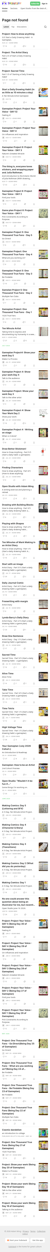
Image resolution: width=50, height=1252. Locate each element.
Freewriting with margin (15, 601)
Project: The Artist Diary (15, 52)
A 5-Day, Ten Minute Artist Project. (17, 812)
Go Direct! (6, 238)
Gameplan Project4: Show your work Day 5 (18, 354)
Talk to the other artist (11, 397)
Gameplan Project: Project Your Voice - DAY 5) (19, 110)
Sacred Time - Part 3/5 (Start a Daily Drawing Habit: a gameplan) (17, 694)
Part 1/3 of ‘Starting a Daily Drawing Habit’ (18, 75)
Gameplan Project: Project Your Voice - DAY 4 (19, 129)
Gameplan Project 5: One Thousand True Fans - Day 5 (17, 233)
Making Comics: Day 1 (14, 882)
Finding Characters (12, 467)
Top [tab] (12, 27)
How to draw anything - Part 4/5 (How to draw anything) (16, 472)
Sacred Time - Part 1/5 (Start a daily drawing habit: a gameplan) (17, 713)
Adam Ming (13, 43)
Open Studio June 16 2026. (14, 908)
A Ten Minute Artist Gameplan (15, 96)
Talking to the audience (12, 1209)
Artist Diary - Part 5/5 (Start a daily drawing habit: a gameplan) (17, 568)
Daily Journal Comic (13, 583)
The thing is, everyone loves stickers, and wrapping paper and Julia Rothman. (18, 169)
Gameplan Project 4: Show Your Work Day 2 (16, 412)
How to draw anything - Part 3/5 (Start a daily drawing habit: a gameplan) (16, 509)
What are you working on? (13, 257)
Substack (12, 1246)
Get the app (37, 1240)
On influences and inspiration (15, 134)
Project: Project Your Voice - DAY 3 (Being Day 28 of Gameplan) (17, 968)
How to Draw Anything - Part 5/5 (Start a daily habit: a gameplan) (16, 453)
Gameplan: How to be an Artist (18, 765)
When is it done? (9, 436)
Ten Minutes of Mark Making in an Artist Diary (18, 544)
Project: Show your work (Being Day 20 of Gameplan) (19, 1166)
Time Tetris (8, 708)
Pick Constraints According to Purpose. (15, 218)
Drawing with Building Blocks (17, 505)
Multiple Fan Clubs (10, 296)
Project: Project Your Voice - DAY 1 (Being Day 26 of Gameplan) (17, 1013)
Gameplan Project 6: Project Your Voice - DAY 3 (17, 149)
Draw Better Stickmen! (14, 449)
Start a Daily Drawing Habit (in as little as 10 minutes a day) (18, 91)
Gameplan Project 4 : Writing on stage (17, 431)
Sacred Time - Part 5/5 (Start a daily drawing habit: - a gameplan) (17, 659)
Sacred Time (9, 654)
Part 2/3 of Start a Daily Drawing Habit (16, 57)
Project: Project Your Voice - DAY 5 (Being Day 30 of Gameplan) (17, 924)
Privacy (26, 1231)
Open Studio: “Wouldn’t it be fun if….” (17, 782)
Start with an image (12, 564)
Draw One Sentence (12, 636)
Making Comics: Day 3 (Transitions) (14, 845)
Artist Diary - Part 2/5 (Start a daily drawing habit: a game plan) (17, 622)
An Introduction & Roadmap (14, 752)
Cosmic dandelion (12, 1130)
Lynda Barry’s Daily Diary (15, 617)
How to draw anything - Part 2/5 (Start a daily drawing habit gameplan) (16, 528)
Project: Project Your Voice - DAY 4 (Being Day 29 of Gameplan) (17, 946)
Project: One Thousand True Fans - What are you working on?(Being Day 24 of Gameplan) (17, 1066)
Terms (33, 1231)
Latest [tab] (6, 27)
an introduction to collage (13, 1133)
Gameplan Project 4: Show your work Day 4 (16, 373)
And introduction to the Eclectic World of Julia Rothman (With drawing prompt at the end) (19, 177)
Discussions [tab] (22, 27)
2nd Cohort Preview (11, 768)
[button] (5, 8)
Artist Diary (7, 604)
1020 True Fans (9, 315)
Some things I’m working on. (15, 787)
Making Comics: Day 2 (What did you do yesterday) (17, 865)
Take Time (7, 689)
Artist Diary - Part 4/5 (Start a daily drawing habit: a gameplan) (17, 587)
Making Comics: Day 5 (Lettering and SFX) (14, 807)
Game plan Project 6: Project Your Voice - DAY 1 (17, 212)
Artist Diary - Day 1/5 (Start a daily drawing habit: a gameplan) (17, 640)
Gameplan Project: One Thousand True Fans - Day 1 (17, 310)
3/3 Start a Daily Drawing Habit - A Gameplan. (17, 38)
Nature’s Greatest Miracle (13, 153)
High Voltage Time (12, 727)
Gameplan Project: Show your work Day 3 (18, 392)
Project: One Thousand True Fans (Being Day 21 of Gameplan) (17, 1145)
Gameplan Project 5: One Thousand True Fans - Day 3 (17, 272)
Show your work (9, 416)
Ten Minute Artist (11, 328)
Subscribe (35, 3)
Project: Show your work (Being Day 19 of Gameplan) (19, 1185)
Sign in (44, 3)
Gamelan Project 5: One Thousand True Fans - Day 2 (17, 291)
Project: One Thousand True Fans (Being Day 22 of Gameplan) (17, 1110)
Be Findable (7, 277)
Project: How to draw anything (18, 34)
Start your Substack (18, 1240)
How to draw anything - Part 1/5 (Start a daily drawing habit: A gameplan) (16, 549)
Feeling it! (6, 115)
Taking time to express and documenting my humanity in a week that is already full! (18, 333)
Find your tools (8, 197)
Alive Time (7, 673)
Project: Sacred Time (13, 71)
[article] (25, 40)
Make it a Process (9, 359)
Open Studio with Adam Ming (18, 486)
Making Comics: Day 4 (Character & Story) (14, 826)
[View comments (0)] (15, 46)
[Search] (45, 26)
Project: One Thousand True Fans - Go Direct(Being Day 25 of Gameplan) (18, 1043)
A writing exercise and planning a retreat (17, 490)
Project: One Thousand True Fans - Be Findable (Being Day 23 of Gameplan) (18, 1088)
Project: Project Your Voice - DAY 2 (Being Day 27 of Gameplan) (17, 990)
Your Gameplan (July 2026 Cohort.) (16, 747)
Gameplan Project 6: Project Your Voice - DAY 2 (17, 192)
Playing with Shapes (13, 523)
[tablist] (15, 26)
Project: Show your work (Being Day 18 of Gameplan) (19, 1204)
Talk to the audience (11, 378)
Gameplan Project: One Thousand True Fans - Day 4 (17, 253)
